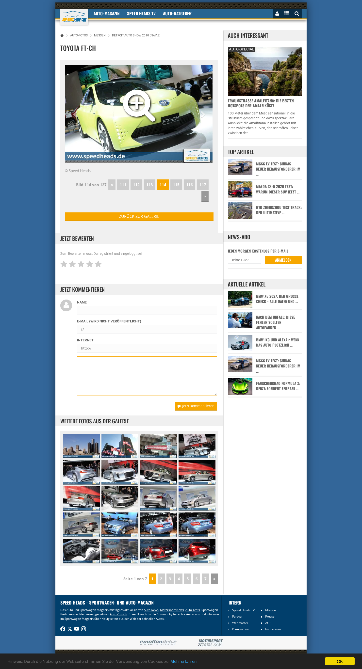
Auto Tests (192, 610)
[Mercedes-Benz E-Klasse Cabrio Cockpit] (81, 551)
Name (82, 302)
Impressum (273, 629)
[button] (76, 114)
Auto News (151, 610)
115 (176, 184)
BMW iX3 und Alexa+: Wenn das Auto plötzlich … (277, 342)
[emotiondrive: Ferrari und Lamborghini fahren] (158, 643)
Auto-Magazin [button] (107, 13)
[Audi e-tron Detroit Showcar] (197, 446)
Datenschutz (240, 629)
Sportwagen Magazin (79, 619)
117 (202, 184)
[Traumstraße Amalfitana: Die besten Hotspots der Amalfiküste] (265, 70)
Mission (270, 610)
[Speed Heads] (74, 17)
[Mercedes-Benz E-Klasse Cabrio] (119, 524)
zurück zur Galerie (139, 216)
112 (136, 184)
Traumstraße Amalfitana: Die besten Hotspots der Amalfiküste (261, 103)
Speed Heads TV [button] (141, 13)
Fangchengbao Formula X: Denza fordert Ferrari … (278, 386)
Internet (85, 340)
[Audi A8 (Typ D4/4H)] (158, 472)
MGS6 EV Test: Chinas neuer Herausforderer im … (278, 169)
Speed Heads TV (243, 610)
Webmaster (240, 623)
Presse (270, 616)
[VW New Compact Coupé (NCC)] (119, 498)
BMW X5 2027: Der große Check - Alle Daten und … (277, 299)
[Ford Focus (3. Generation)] (119, 551)
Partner (237, 616)
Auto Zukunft (118, 614)
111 (123, 184)
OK (340, 661)
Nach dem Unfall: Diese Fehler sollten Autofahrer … (275, 322)
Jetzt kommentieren (198, 405)
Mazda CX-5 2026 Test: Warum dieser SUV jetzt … (277, 189)
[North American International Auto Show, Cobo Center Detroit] (81, 446)
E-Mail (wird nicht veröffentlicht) (109, 321)
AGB (268, 623)
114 (163, 184)
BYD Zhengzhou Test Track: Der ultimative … (279, 210)
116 (189, 184)
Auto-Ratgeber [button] (177, 13)
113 (149, 184)
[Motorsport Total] (210, 643)
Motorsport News (172, 610)
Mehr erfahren (183, 661)
